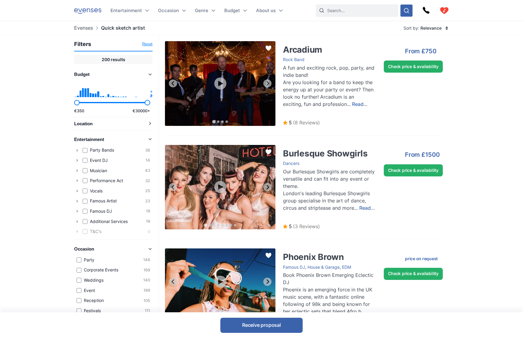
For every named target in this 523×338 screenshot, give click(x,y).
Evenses (83, 28)
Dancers (291, 163)
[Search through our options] (406, 11)
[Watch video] (220, 83)
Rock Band (293, 59)
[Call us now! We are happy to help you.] (426, 10)
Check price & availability (413, 66)
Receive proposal (261, 325)
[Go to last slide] (173, 83)
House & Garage (324, 267)
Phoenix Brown (291, 251)
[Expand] (77, 150)
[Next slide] (267, 83)
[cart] (444, 10)
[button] (301, 123)
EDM (346, 267)
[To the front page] (87, 10)
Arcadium (286, 44)
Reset (147, 44)
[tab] (213, 121)
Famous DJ (294, 267)
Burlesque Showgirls (297, 147)
